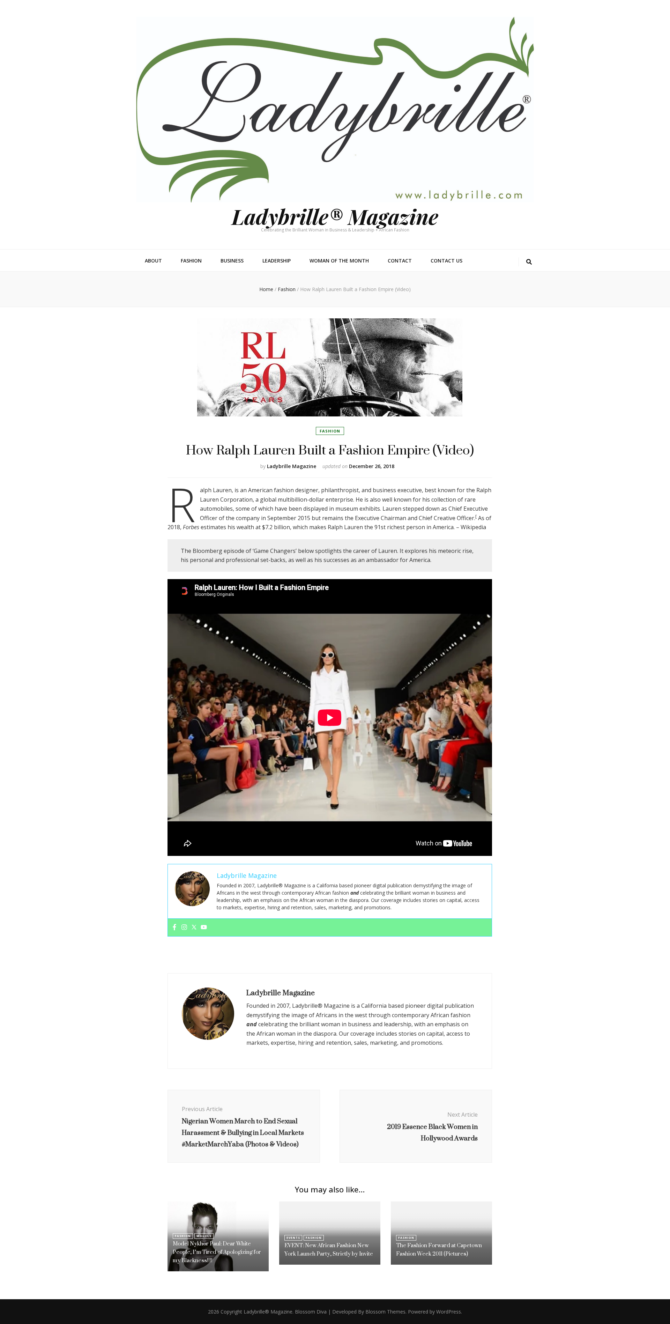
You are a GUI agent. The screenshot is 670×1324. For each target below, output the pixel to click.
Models (203, 1236)
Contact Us (446, 260)
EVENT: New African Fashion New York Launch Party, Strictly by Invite (328, 1249)
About (153, 260)
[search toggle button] (529, 262)
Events (293, 1238)
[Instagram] (184, 927)
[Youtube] (204, 927)
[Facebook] (174, 927)
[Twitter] (194, 927)
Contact (400, 260)
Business (232, 260)
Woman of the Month (339, 260)
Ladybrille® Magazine (335, 216)
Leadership (276, 260)
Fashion (191, 260)
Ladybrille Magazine (291, 466)
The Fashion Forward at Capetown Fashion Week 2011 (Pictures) (439, 1249)
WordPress (448, 1311)
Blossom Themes (385, 1311)
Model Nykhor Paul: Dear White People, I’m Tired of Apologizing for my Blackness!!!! (217, 1252)
